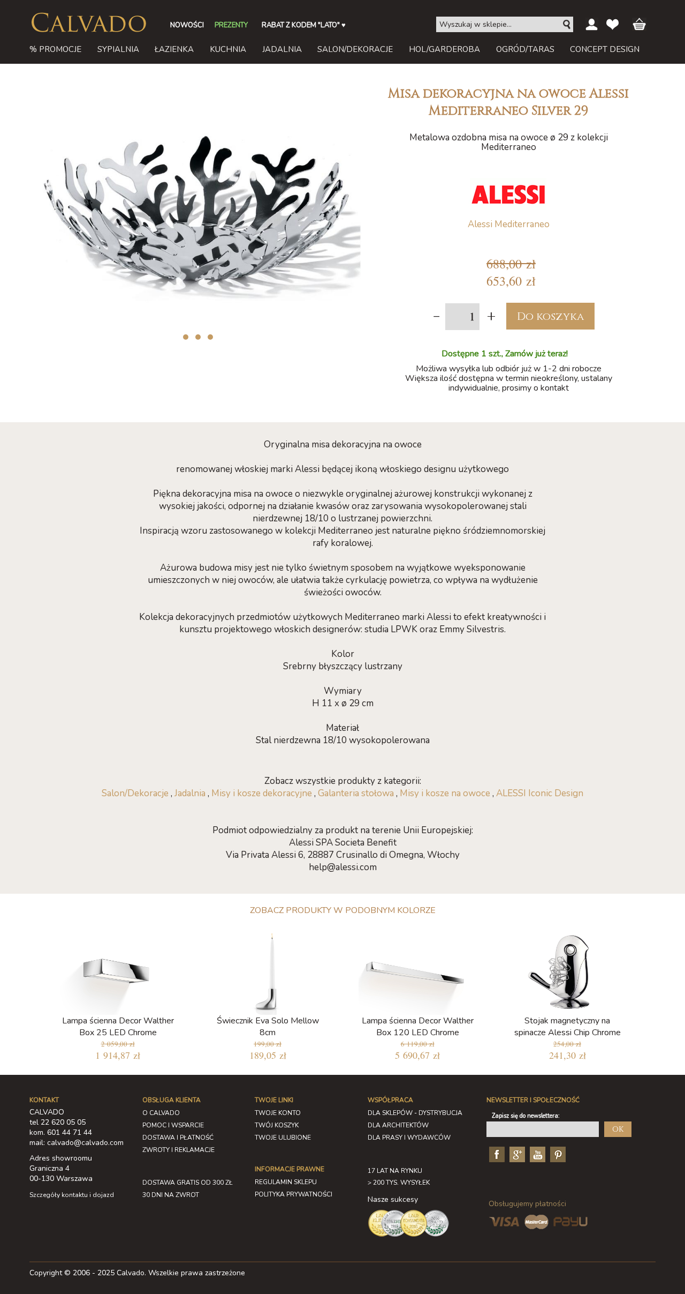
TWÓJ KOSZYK (277, 1125)
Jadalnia (190, 793)
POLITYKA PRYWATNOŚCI (293, 1194)
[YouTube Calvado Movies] (536, 1153)
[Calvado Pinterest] (556, 1153)
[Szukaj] (567, 24)
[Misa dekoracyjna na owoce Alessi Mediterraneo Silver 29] (195, 85)
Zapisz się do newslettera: (526, 1116)
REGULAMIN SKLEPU (286, 1182)
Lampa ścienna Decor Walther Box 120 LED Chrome (418, 1026)
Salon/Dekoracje (135, 793)
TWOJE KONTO (278, 1113)
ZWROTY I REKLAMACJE (178, 1150)
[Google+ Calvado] (516, 1153)
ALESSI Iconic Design (539, 793)
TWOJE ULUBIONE (283, 1137)
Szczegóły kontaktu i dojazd (71, 1195)
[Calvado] (88, 22)
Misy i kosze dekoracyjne (261, 793)
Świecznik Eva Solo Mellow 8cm (268, 1026)
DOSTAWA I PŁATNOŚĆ (178, 1137)
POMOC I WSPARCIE (173, 1125)
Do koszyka (550, 316)
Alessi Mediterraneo (509, 224)
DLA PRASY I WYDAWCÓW (409, 1137)
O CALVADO (161, 1113)
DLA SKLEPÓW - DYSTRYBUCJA (415, 1113)
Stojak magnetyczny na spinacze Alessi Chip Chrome (567, 1026)
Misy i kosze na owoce (445, 793)
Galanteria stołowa (356, 793)
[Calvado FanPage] (495, 1153)
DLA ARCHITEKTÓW (398, 1125)
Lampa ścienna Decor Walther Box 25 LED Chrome (118, 1026)
